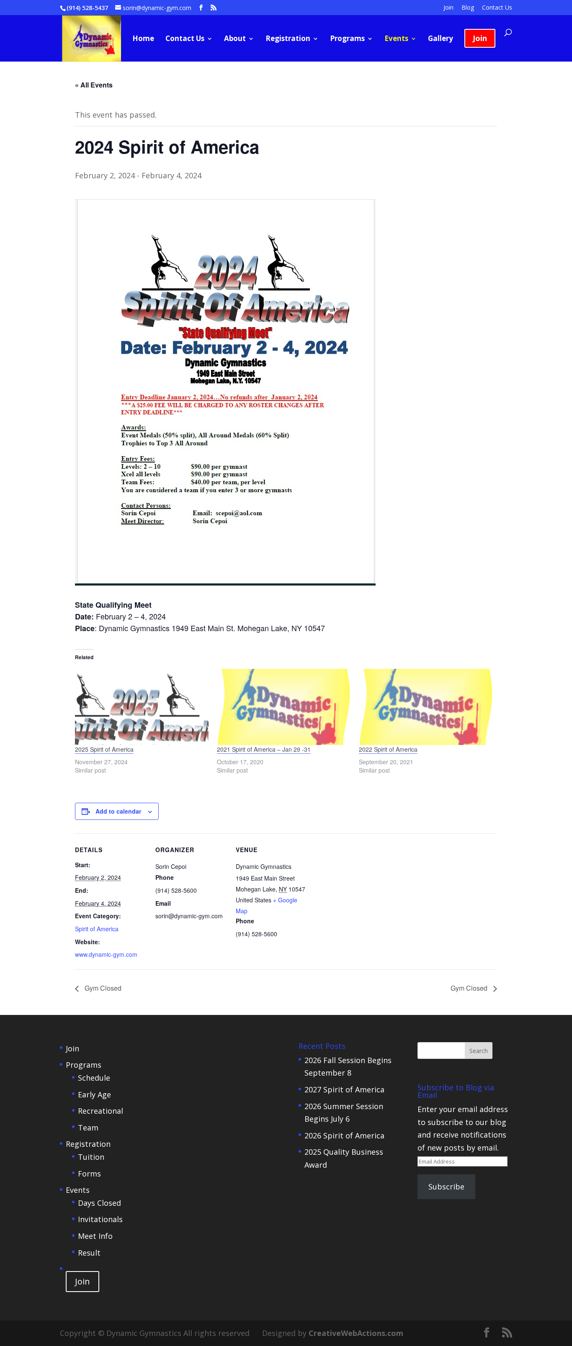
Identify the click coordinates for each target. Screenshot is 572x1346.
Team (88, 1128)
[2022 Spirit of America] (425, 707)
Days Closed (99, 1203)
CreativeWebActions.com (356, 1333)
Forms (89, 1174)
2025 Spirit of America (104, 749)
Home (143, 39)
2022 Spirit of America (388, 749)
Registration (287, 39)
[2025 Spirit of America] (142, 707)
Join (448, 8)
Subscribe (446, 1187)
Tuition (91, 1157)
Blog (467, 8)
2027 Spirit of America (344, 1089)
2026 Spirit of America (344, 1135)
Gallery (440, 39)
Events (396, 39)
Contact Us (497, 8)
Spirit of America (97, 929)
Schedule (94, 1078)
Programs (347, 39)
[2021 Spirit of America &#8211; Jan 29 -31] (283, 707)
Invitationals (100, 1219)
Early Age (94, 1094)
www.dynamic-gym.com (106, 954)
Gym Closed (102, 988)
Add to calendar (118, 811)
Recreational (100, 1111)
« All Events (94, 85)
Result (89, 1253)
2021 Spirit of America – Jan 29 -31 (264, 749)
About (235, 39)
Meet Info (95, 1236)
